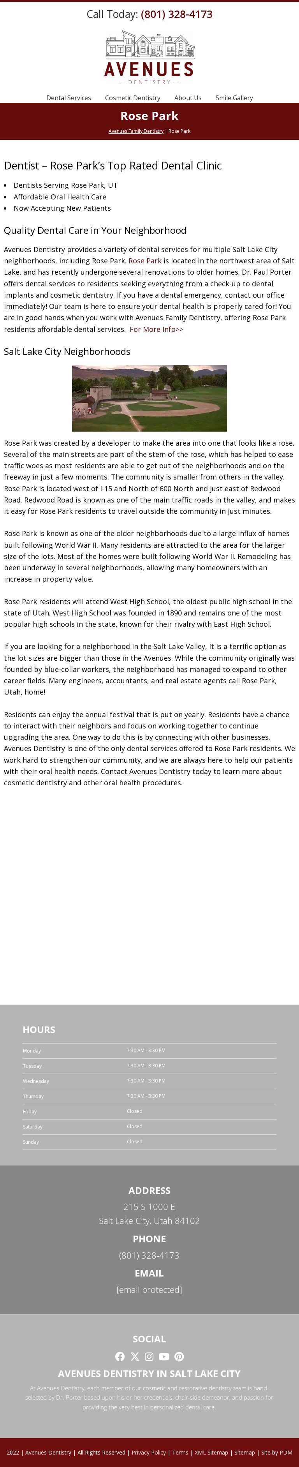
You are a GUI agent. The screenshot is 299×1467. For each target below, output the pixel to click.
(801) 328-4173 (177, 14)
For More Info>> (156, 329)
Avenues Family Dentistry (136, 131)
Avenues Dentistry (48, 1452)
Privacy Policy (149, 1452)
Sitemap (244, 1452)
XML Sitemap (211, 1452)
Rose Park (145, 260)
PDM (286, 1452)
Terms (180, 1452)
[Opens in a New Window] (120, 1356)
